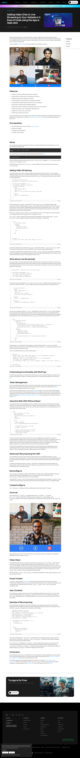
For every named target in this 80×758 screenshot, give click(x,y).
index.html (12, 434)
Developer (68, 43)
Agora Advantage (26, 720)
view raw (58, 200)
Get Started (60, 726)
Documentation (61, 728)
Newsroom (43, 733)
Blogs (42, 722)
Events (42, 728)
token (56, 386)
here (11, 377)
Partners (25, 726)
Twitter (50, 663)
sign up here (35, 126)
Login (59, 720)
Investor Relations (44, 735)
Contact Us (8, 722)
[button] (11, 755)
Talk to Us (60, 731)
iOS (55, 656)
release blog (21, 44)
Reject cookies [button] (12, 752)
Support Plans (60, 724)
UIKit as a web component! (36, 117)
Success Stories (26, 728)
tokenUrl (36, 390)
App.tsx (11, 200)
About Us (42, 720)
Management (43, 726)
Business (68, 41)
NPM (43, 154)
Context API (26, 581)
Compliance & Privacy (45, 724)
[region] (35, 189)
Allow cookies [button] (5, 752)
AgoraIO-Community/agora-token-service (28, 395)
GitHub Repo (30, 663)
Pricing (59, 722)
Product (68, 46)
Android (52, 656)
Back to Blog (11, 10)
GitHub (20, 200)
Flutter (16, 657)
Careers (42, 731)
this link (14, 396)
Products (25, 722)
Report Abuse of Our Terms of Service (52, 747)
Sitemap (42, 747)
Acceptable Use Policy (35, 747)
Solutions (25, 724)
